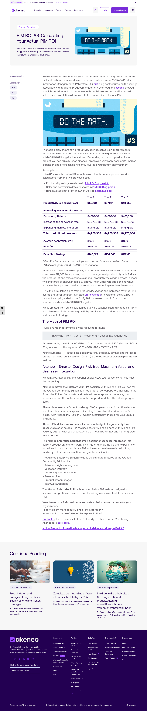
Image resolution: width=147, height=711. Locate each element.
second (120, 87)
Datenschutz (71, 705)
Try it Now (91, 669)
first (96, 84)
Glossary (125, 660)
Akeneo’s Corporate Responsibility (60, 661)
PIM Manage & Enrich (76, 657)
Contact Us (57, 666)
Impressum (107, 705)
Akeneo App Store (77, 691)
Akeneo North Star (60, 647)
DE (132, 10)
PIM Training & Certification (93, 648)
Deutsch (132, 705)
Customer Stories (128, 651)
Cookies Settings (83, 705)
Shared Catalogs (77, 678)
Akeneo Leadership (60, 651)
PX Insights (75, 682)
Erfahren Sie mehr (62, 2)
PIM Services (92, 643)
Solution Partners (111, 643)
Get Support (92, 658)
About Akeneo (58, 643)
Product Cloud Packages (76, 651)
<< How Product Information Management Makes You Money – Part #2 (83, 528)
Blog (124, 643)
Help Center (92, 654)
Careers (58, 656)
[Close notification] (135, 2)
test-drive (63, 522)
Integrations (75, 687)
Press (55, 671)
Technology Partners (112, 647)
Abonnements (96, 705)
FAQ (55, 675)
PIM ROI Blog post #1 (97, 183)
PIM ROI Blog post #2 (104, 187)
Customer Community (109, 653)
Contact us (48, 519)
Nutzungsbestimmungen (55, 705)
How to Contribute (129, 656)
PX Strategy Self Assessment (93, 663)
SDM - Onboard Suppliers (76, 664)
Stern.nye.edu (103, 190)
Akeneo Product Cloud (76, 644)
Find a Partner (110, 658)
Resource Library (128, 647)
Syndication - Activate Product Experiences (77, 671)
